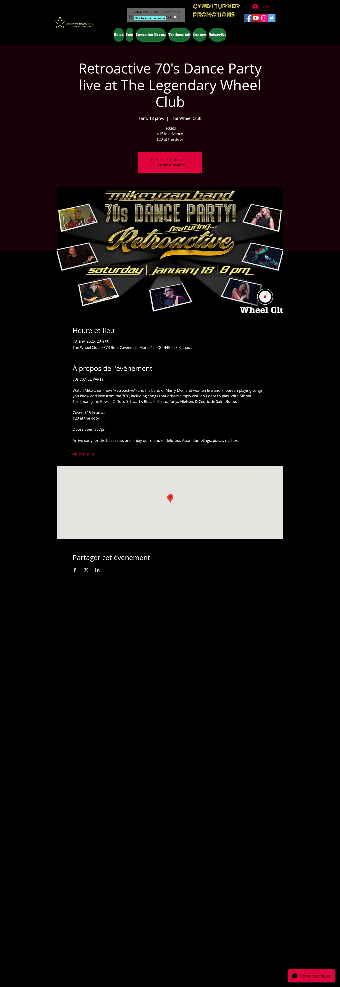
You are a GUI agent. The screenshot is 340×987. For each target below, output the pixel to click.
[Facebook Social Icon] (248, 18)
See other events (170, 165)
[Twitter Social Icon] (271, 18)
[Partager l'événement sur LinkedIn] (97, 570)
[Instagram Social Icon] (264, 18)
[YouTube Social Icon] (256, 18)
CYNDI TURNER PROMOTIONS (216, 10)
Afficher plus (84, 454)
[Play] (131, 17)
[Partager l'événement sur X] (86, 570)
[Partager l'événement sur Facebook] (75, 570)
